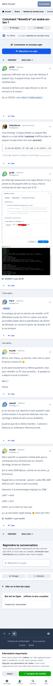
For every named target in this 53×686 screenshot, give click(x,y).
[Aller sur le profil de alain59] (4, 404)
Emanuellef (21, 604)
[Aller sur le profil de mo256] (4, 351)
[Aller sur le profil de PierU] (3, 35)
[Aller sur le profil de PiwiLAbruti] (4, 126)
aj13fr (11, 67)
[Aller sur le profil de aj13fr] (4, 68)
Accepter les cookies (36, 673)
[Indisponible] (26, 156)
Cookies (22, 645)
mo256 (12, 350)
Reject (10, 673)
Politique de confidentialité (18, 641)
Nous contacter (39, 641)
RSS (32, 645)
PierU (12, 35)
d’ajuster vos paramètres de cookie (18, 663)
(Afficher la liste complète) (36, 596)
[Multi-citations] (3, 116)
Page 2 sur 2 (26, 60)
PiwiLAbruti (14, 125)
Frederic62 (10, 604)
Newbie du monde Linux (37, 35)
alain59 (12, 403)
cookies (25, 657)
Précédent (12, 60)
